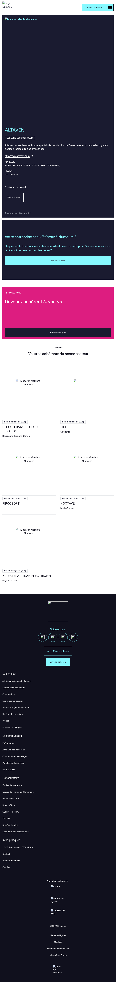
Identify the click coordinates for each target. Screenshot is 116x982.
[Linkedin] (42, 637)
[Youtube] (63, 637)
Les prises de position (12, 701)
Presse (5, 721)
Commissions (8, 694)
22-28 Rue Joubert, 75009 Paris (17, 847)
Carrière (6, 867)
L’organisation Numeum (13, 687)
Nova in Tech (8, 805)
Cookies (58, 942)
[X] (52, 637)
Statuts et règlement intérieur (16, 707)
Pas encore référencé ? (18, 213)
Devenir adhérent (94, 7)
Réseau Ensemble (11, 860)
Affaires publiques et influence (16, 681)
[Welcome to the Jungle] (73, 637)
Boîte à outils (8, 769)
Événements (8, 743)
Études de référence (12, 785)
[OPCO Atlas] (58, 890)
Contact (6, 854)
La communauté (12, 735)
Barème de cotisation (12, 714)
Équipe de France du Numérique (18, 792)
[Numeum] (8, 8)
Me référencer (58, 260)
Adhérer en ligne (58, 332)
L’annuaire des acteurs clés (15, 831)
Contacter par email (15, 187)
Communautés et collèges (14, 756)
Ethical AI (6, 818)
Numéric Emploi (10, 825)
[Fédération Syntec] (58, 902)
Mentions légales (58, 935)
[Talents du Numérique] (58, 914)
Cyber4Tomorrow (10, 812)
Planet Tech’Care (10, 798)
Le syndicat (9, 673)
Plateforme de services (13, 763)
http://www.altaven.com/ (17, 156)
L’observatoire (10, 778)
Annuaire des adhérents (13, 749)
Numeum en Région (12, 727)
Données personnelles (58, 948)
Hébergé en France (58, 955)
